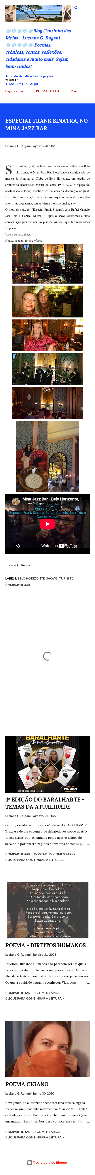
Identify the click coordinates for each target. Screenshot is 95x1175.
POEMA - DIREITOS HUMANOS (45, 945)
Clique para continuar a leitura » (34, 860)
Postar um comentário (54, 854)
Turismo (66, 578)
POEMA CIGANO (26, 1084)
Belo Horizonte (31, 578)
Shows (52, 578)
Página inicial (15, 91)
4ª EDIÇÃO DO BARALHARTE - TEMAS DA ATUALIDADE (44, 803)
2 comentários (47, 993)
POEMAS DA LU (47, 91)
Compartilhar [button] (17, 585)
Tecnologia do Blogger (50, 1162)
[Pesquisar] (76, 8)
